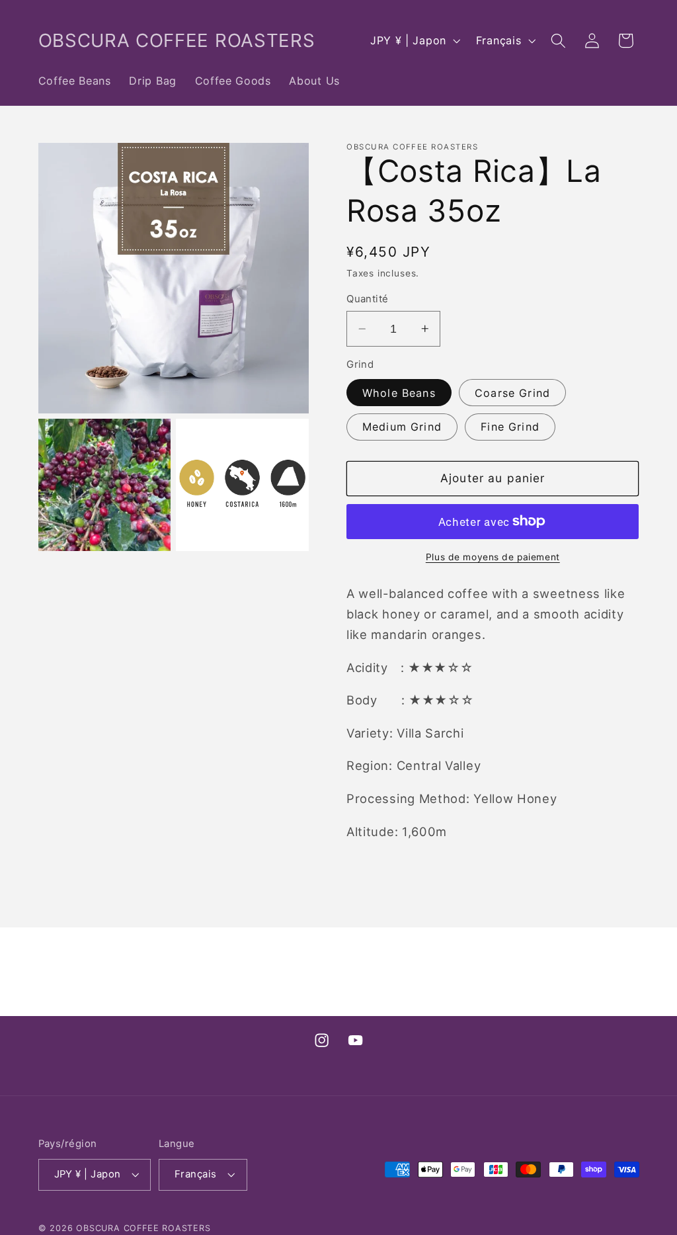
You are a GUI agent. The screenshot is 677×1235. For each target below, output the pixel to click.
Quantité (367, 299)
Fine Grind (510, 426)
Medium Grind (402, 426)
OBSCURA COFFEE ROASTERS (143, 1228)
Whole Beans (399, 393)
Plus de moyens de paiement (493, 557)
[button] (558, 41)
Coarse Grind (512, 393)
